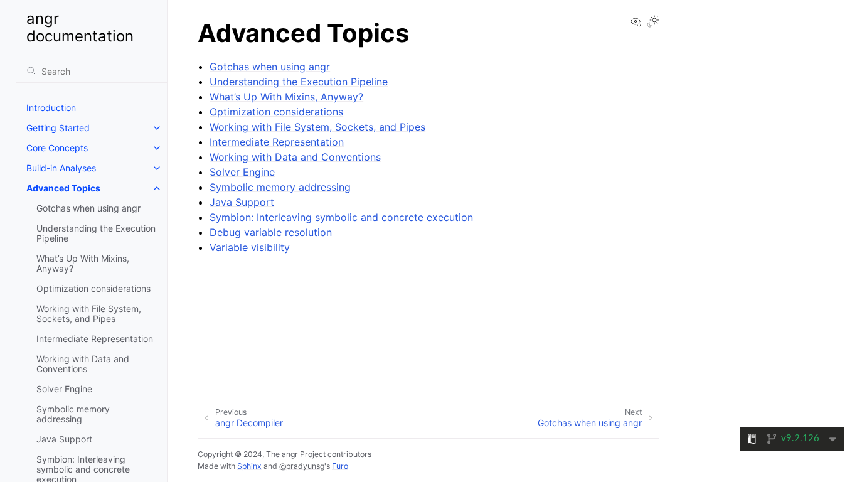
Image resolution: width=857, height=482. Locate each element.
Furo (340, 466)
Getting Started (58, 127)
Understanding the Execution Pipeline (96, 233)
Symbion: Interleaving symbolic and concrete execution (341, 217)
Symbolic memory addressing (73, 414)
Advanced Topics (63, 188)
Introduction (51, 107)
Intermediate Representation (94, 338)
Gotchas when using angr (88, 208)
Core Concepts (57, 147)
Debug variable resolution (271, 232)
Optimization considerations (93, 288)
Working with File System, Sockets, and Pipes (88, 313)
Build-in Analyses (61, 168)
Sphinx (249, 466)
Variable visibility (250, 247)
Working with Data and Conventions (82, 363)
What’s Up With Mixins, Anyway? (82, 263)
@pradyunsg (301, 466)
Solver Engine (64, 388)
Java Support (64, 439)
